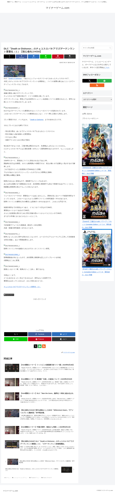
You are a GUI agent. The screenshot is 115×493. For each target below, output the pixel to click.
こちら (107, 67)
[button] (70, 56)
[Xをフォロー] (35, 346)
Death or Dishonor (15, 78)
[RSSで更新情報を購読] (44, 346)
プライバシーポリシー (90, 118)
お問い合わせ (87, 114)
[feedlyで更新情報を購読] (40, 346)
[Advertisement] (57, 27)
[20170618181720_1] (14, 71)
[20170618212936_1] (12, 254)
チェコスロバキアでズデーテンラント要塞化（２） (22, 287)
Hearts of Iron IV (10, 294)
